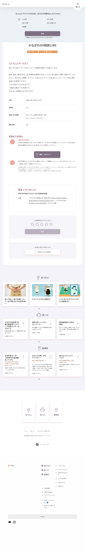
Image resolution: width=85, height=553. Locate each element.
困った (32, 431)
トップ (26, 431)
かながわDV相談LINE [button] (43, 431)
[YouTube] (10, 522)
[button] (47, 154)
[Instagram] (14, 522)
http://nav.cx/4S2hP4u (38, 203)
